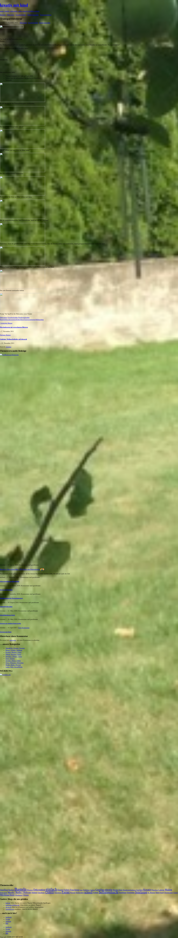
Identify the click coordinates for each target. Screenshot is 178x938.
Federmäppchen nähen (6, 606)
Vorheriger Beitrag (6, 323)
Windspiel (19, 895)
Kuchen (155, 890)
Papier (66, 892)
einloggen (13, 640)
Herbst (115, 890)
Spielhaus (122, 893)
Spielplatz (131, 893)
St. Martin (151, 893)
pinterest (8, 921)
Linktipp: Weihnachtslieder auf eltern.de (13, 339)
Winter (26, 895)
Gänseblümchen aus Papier (7, 615)
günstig (108, 889)
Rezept (73, 893)
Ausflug (4, 889)
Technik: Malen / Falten (13, 660)
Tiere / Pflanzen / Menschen (15, 663)
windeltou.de (10, 909)
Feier (81, 890)
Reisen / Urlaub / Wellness (14, 650)
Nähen (34, 892)
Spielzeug (141, 892)
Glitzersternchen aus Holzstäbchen (9, 581)
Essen (60, 889)
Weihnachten (39, 319)
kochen (139, 890)
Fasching (74, 889)
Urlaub (175, 892)
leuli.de (8, 903)
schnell (88, 892)
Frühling (86, 890)
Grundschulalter (33, 23)
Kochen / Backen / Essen (13, 652)
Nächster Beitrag (5, 335)
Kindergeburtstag (129, 890)
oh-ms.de (9, 907)
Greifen (99, 889)
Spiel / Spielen (10, 658)
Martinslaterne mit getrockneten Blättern (14, 327)
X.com (8, 919)
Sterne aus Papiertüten (6, 590)
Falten (18, 319)
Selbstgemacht (108, 892)
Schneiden (80, 893)
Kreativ (147, 889)
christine (8, 347)
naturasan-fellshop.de (12, 905)
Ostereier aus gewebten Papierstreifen (10, 623)
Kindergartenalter (44, 23)
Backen (11, 890)
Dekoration (23, 23)
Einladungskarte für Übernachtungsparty (11, 598)
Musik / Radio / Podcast (13, 665)
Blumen (30, 890)
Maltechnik (3, 892)
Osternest (57, 893)
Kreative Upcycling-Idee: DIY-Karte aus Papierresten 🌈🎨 (22, 569)
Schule (95, 893)
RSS (7, 923)
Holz (121, 890)
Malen (168, 889)
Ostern (49, 892)
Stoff (162, 893)
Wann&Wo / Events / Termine (15, 648)
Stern (22, 319)
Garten (92, 890)
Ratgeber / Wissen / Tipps (14, 656)
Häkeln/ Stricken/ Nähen (13, 654)
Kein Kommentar (23, 627)
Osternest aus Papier (6, 632)
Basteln (2, 319)
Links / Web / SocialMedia (14, 667)
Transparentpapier (29, 319)
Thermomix (168, 893)
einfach (14, 319)
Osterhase (41, 893)
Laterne (161, 890)
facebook (9, 917)
